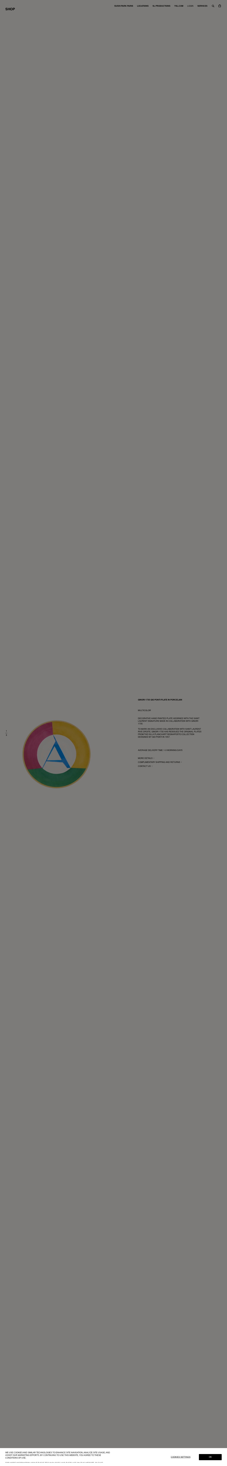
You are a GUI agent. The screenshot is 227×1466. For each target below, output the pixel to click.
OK (210, 1457)
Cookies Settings (180, 1457)
